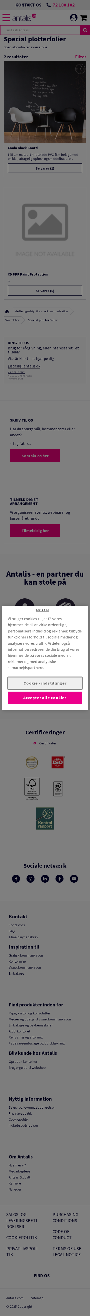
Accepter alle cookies (45, 697)
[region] (45, 658)
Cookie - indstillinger (45, 683)
